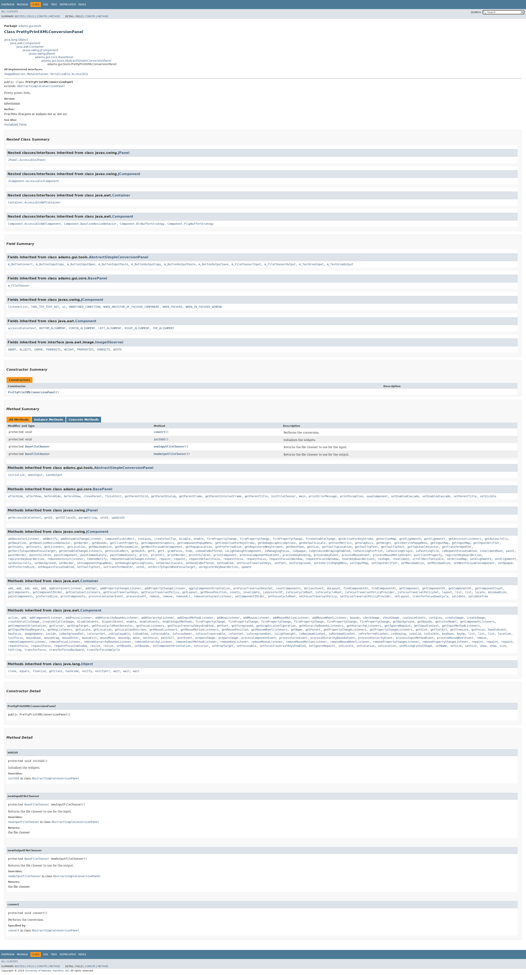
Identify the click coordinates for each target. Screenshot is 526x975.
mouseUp (124, 637)
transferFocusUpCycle (103, 649)
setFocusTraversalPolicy (318, 596)
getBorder (81, 543)
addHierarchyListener (157, 617)
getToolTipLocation (337, 546)
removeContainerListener (213, 596)
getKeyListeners (59, 629)
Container (121, 195)
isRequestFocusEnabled (459, 551)
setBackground (45, 563)
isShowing (398, 633)
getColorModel (446, 621)
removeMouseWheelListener (350, 641)
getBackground (403, 621)
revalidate (401, 559)
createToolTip (165, 538)
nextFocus (150, 637)
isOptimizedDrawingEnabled (329, 551)
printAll (157, 555)
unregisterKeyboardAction (218, 567)
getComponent (409, 588)
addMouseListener (256, 617)
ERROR (38, 349)
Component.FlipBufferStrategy (190, 223)
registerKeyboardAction (463, 555)
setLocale (345, 645)
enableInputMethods (177, 621)
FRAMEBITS (53, 349)
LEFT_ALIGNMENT (109, 328)
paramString (88, 517)
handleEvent (497, 629)
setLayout (401, 596)
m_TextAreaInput (311, 264)
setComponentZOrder (249, 596)
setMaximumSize (412, 563)
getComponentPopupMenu (194, 543)
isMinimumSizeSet (342, 633)
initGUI (159, 439)
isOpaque (299, 551)
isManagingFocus (276, 551)
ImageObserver (14, 74)
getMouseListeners (163, 629)
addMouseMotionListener (291, 617)
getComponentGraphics (157, 543)
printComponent (224, 555)
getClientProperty (124, 543)
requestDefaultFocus (204, 559)
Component (122, 216)
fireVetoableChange (320, 538)
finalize (39, 671)
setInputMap (359, 563)
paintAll (167, 637)
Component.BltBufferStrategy (142, 223)
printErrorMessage (323, 496)
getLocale (82, 629)
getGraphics (364, 543)
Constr (42, 16)
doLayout (333, 588)
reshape (383, 559)
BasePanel (97, 278)
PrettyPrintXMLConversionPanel (32, 392)
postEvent (184, 637)
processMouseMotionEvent (392, 555)
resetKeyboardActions (358, 559)
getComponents (18, 592)
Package (22, 4)
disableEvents (87, 621)
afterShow (33, 496)
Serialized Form (15, 124)
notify (87, 671)
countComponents (288, 588)
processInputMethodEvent (415, 637)
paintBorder (17, 555)
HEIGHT (69, 349)
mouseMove (107, 637)
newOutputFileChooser (170, 454)
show (483, 645)
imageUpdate (33, 633)
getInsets (15, 546)
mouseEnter (70, 637)
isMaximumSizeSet (312, 633)
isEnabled (140, 633)
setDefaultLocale (169, 563)
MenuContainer (37, 74)
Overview (7, 4)
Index (82, 4)
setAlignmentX (480, 559)
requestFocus (233, 559)
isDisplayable (119, 633)
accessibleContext (22, 328)
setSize (456, 645)
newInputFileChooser (169, 446)
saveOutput (54, 475)
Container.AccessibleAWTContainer (34, 202)
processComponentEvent (258, 637)
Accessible (80, 74)
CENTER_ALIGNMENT (82, 328)
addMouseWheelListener (329, 617)
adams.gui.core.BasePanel (54, 57)
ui (64, 306)
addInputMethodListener (195, 617)
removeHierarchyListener (153, 641)
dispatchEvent (112, 621)
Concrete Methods (84, 419)
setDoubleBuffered (199, 563)
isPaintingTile (427, 551)
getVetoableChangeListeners (80, 551)
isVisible (431, 633)
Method (54, 16)
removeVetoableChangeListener (133, 559)
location (504, 633)
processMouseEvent (356, 555)
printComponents (73, 596)
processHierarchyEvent (375, 637)
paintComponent (65, 555)
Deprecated (68, 4)
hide (189, 551)
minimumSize (497, 592)
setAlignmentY (505, 559)
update (246, 567)
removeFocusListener (64, 641)
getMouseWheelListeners (269, 629)
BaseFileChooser (37, 446)
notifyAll (102, 671)
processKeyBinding (296, 555)
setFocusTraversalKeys (253, 563)
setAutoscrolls (19, 563)
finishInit (113, 496)
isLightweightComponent (243, 551)
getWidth (137, 551)
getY (161, 551)
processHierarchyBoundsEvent (332, 637)
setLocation (365, 645)
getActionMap (386, 538)
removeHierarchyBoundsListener (107, 641)
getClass (55, 671)
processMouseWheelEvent (455, 637)
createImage (454, 617)
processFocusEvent (293, 637)
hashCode (72, 671)
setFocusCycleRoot (282, 596)
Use (45, 4)
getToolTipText (366, 546)
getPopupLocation (199, 546)
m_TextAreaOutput (340, 264)
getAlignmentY (434, 538)
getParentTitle (256, 496)
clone (12, 671)
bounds (355, 617)
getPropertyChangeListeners (345, 629)
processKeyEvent (326, 555)
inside (51, 633)
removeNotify (97, 559)
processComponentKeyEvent (259, 555)
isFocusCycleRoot (299, 592)
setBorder (66, 563)
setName (441, 645)
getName (296, 629)
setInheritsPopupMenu (330, 563)
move (136, 637)
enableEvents (149, 621)
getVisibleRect (116, 551)
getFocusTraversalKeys (120, 592)
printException (351, 496)
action (13, 617)
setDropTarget (222, 645)
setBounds (124, 645)
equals (24, 671)
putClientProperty (428, 555)
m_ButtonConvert (20, 264)
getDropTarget (78, 625)
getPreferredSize (228, 546)
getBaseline (17, 543)
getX (151, 551)
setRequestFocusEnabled (56, 567)
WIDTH (117, 349)
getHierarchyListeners (364, 625)
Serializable (60, 74)
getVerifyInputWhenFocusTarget (32, 551)
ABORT (12, 349)
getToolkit (438, 629)
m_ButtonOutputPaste (179, 264)
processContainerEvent (106, 596)
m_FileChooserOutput (280, 264)
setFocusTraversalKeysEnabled (283, 645)
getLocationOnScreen (130, 629)
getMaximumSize (100, 546)
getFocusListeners (150, 625)
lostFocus (15, 637)
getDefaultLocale (312, 543)
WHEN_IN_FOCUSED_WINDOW (204, 306)
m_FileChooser (18, 285)
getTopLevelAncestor (423, 546)
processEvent (136, 596)
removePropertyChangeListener (396, 641)
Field (30, 16)
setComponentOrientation (171, 645)
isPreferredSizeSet (373, 633)
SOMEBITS (103, 349)
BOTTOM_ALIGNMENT (52, 328)
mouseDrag (51, 637)
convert (159, 432)
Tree (54, 4)
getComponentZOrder (47, 592)
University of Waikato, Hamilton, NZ (47, 970)
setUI (104, 517)
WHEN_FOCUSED (172, 306)
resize (95, 645)
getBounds (99, 543)
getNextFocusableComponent (161, 546)
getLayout (189, 592)
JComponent (129, 174)
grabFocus (174, 551)
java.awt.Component (25, 43)
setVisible (488, 496)
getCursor (56, 625)
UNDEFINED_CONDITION (84, 306)
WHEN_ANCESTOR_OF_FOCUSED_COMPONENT (131, 306)
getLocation (76, 546)
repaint (165, 559)
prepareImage (205, 637)
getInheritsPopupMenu (410, 543)
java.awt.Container (30, 46)
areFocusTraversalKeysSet (253, 588)
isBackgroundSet (71, 633)
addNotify (50, 538)
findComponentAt (355, 588)
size (502, 645)
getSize (313, 546)
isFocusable (160, 633)
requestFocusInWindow (285, 559)
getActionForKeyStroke (355, 538)
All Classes (9, 11)
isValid (415, 633)
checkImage (371, 617)
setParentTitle (464, 496)
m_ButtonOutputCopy (146, 264)
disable (184, 538)
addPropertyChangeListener (120, 588)
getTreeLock (459, 629)
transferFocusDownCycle (430, 596)
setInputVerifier (384, 563)
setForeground (299, 563)
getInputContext (426, 625)
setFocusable (246, 645)
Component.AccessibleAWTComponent (34, 223)
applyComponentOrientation (209, 588)
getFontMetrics (340, 543)
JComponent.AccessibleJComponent (33, 181)
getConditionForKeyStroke (235, 543)
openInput (35, 475)
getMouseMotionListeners (199, 629)
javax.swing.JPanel (42, 53)
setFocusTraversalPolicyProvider (365, 596)
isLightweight (285, 633)
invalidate (251, 592)
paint (510, 551)
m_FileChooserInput (246, 264)
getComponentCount (489, 588)
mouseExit (89, 637)
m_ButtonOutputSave (213, 264)
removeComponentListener (27, 641)
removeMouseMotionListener (306, 641)
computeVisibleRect (120, 538)
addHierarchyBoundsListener (116, 617)
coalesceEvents (414, 617)
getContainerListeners (83, 592)
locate (480, 592)
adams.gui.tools (29, 26)
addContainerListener (65, 588)
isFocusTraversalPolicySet (418, 592)
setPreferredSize (21, 567)
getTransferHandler (457, 546)
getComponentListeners (477, 621)
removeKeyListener (234, 641)
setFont (280, 563)
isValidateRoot (491, 551)
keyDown (447, 633)
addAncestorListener (23, 538)
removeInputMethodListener (196, 641)
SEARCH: (476, 12)
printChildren (199, 555)
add (10, 588)
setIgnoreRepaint (322, 645)
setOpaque (505, 563)
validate (458, 596)
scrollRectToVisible (428, 559)
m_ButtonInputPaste (113, 264)
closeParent (93, 496)
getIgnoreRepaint (397, 625)
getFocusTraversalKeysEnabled (190, 625)
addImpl (91, 588)
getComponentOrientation (27, 625)
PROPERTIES (85, 349)
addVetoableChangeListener (81, 538)
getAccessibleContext (24, 517)
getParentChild (136, 496)
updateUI (118, 517)
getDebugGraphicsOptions (277, 543)
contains (144, 538)
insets (235, 592)
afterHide (15, 496)
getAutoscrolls (496, 538)
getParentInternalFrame (223, 496)
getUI (48, 517)
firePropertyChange (221, 538)
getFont (222, 625)
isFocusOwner (182, 633)
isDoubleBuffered (208, 551)
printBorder (176, 555)
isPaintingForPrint (368, 551)
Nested (20, 16)
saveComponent (377, 496)
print (144, 555)
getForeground (242, 625)
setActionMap (457, 559)
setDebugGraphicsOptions (134, 563)
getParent (313, 629)
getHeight (383, 543)
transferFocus (35, 649)
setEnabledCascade (405, 496)
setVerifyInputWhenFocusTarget (171, 567)
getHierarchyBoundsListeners (321, 625)
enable (199, 538)
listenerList (18, 306)
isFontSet (235, 633)
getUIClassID (65, 517)
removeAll (183, 596)
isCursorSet (96, 633)
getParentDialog (163, 496)
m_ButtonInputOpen (81, 264)
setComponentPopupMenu (94, 563)
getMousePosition (213, 592)
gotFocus (478, 629)
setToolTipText (88, 567)
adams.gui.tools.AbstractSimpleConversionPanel (76, 60)
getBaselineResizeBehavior (49, 543)
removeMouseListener (267, 641)
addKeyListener (228, 617)
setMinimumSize (438, 563)
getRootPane (295, 546)
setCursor (201, 645)
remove (154, 596)
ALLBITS (25, 349)
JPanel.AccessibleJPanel (27, 160)
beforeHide (52, 496)
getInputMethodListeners (461, 625)
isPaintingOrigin (399, 551)
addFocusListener (79, 617)
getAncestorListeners (465, 538)
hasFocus (14, 633)
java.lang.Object (16, 39)
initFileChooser (283, 496)
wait (116, 671)
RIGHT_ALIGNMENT (137, 328)
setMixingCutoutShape (415, 645)
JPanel (123, 153)
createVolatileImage (23, 621)
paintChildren (40, 555)
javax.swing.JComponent (40, 50)
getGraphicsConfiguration (276, 625)
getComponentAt (433, 588)
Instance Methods (48, 419)
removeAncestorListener (65, 559)
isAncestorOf (273, 592)
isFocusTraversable (210, 633)
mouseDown (33, 637)
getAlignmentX (410, 538)
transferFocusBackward (66, 649)
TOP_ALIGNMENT (163, 328)
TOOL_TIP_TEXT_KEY (45, 306)
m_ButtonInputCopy (50, 264)
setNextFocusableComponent (474, 563)
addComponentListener (45, 617)
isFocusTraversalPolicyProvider (369, 592)
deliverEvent (314, 588)
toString (14, 649)
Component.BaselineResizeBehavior (90, 223)
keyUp (461, 633)
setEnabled (225, 563)
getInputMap (439, 543)
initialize (16, 475)
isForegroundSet (258, 633)
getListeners (54, 546)
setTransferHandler (118, 567)
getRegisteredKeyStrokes (264, 546)
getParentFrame (190, 496)
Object (87, 664)
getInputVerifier (486, 543)
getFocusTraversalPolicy (160, 592)
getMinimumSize (126, 546)
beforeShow (72, 496)
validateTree (478, 596)
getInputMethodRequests (26, 629)
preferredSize (46, 596)
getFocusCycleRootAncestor (112, 625)
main (302, 496)
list (458, 592)
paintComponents (20, 596)
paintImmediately (93, 555)
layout (447, 592)
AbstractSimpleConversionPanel (41, 86)
